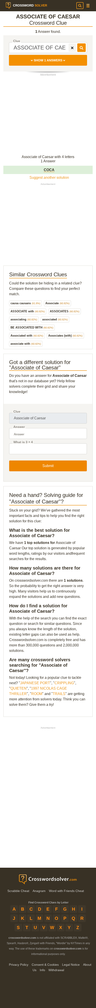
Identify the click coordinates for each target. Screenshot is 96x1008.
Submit (48, 466)
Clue (16, 41)
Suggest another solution (49, 177)
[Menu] (87, 5)
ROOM (36, 694)
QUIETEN (18, 688)
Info (42, 970)
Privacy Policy (18, 964)
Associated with (26, 335)
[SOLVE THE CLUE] (81, 47)
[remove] (72, 47)
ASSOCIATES (64, 311)
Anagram (39, 891)
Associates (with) (65, 335)
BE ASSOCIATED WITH (31, 327)
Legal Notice (71, 964)
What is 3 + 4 (23, 442)
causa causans (25, 303)
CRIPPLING (64, 683)
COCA (49, 170)
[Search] (79, 5)
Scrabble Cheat (18, 891)
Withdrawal (56, 970)
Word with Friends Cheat (66, 891)
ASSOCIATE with (27, 311)
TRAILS (59, 694)
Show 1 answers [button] (48, 60)
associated (55, 319)
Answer (19, 426)
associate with (25, 343)
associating (23, 319)
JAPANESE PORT (35, 683)
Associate (57, 303)
